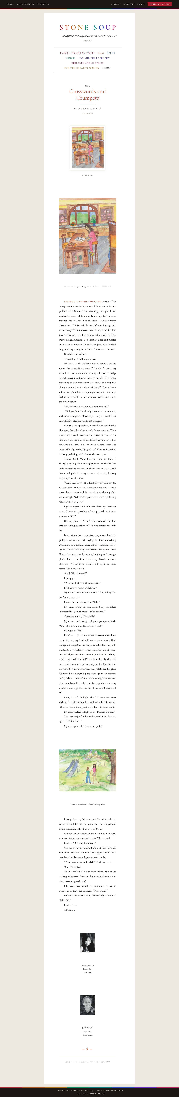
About (10, 4)
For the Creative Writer (82, 68)
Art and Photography (94, 58)
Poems (111, 53)
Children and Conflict (88, 63)
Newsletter (43, 4)
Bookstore (129, 4)
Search (116, 4)
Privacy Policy (97, 1093)
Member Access (160, 4)
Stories (101, 53)
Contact (81, 1093)
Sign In (141, 4)
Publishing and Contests (77, 53)
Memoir (71, 58)
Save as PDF (87, 113)
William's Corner (25, 4)
